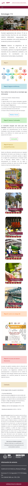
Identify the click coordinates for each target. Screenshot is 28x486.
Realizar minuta (14, 114)
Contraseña (14, 139)
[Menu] (2, 7)
